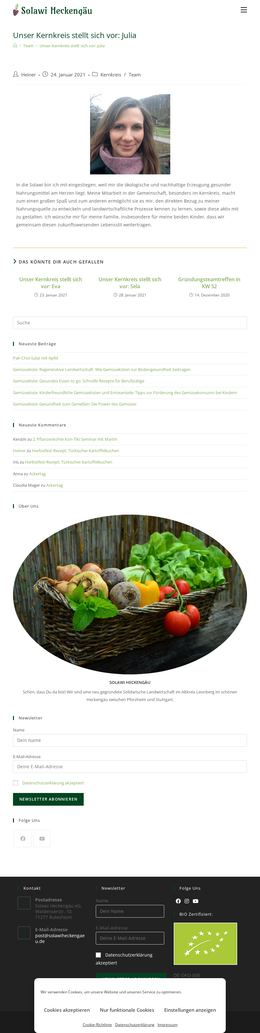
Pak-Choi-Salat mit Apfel (35, 358)
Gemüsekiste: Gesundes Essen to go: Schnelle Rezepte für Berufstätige (78, 381)
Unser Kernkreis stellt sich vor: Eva (50, 283)
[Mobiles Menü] (244, 9)
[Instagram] (187, 901)
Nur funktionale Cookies (127, 1010)
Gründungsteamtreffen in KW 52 (209, 283)
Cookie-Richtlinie (97, 1024)
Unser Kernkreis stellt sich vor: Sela (130, 283)
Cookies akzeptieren (67, 1010)
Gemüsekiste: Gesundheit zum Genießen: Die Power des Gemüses (74, 404)
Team (135, 75)
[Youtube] (42, 838)
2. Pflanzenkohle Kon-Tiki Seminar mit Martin (75, 439)
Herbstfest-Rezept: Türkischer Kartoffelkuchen (75, 450)
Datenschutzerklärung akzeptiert (53, 783)
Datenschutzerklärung (134, 1024)
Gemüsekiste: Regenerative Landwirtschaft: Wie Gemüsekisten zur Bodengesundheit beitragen (102, 369)
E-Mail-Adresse (27, 756)
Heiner (28, 75)
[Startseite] (15, 46)
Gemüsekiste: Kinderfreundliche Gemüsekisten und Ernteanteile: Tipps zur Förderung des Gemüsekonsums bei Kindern (125, 392)
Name (18, 730)
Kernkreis (111, 75)
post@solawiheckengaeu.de (60, 938)
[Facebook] (22, 838)
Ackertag (37, 474)
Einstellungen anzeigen (190, 1010)
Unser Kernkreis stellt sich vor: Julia (72, 46)
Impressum (168, 1024)
